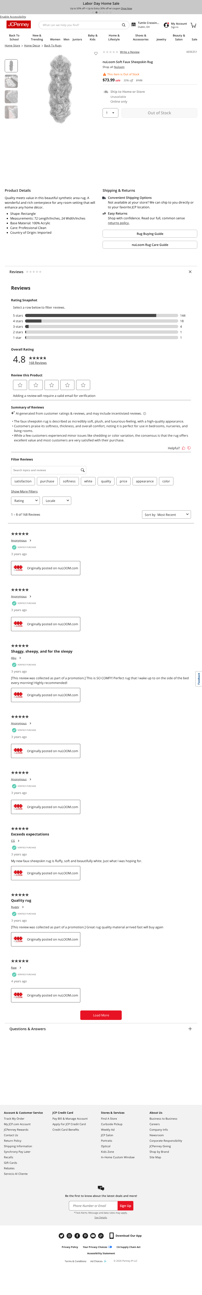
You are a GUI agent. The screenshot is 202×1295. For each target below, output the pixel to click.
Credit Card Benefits (65, 1129)
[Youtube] (93, 1235)
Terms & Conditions (75, 1261)
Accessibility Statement (101, 1253)
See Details (100, 1217)
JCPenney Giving (160, 1146)
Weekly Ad (108, 1129)
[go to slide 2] (96, 12)
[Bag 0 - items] (193, 25)
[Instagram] (70, 1235)
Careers (155, 1124)
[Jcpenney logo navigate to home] (18, 24)
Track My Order (14, 1118)
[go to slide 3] (100, 12)
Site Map (155, 1157)
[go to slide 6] (111, 12)
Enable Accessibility (13, 17)
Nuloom (119, 67)
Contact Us (11, 1135)
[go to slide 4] (104, 12)
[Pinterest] (86, 1235)
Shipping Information (18, 1146)
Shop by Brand (159, 1152)
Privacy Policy (70, 1247)
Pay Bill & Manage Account (70, 1118)
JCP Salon (107, 1135)
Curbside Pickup (112, 1124)
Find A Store (109, 1118)
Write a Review (129, 52)
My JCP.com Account (17, 1124)
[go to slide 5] (107, 12)
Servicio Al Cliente (16, 1174)
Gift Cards (10, 1163)
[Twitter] (62, 1235)
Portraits (106, 1140)
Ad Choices (96, 1261)
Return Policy (12, 1140)
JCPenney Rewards (16, 1129)
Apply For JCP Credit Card (69, 1124)
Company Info (159, 1129)
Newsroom (157, 1135)
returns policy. (118, 223)
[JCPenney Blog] (101, 1235)
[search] (125, 25)
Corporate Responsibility (166, 1140)
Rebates (9, 1168)
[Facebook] (78, 1235)
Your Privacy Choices (95, 1247)
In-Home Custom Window (118, 1157)
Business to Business (163, 1118)
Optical (105, 1146)
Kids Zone (107, 1152)
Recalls (8, 1157)
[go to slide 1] (93, 12)
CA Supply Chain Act (128, 1247)
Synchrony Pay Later (17, 1152)
